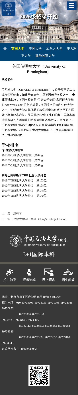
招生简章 (9, 280)
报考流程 (29, 280)
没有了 (17, 213)
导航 (72, 5)
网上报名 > (39, 27)
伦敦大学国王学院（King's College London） (41, 219)
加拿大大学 (54, 48)
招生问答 (68, 280)
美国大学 (35, 48)
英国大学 (17, 48)
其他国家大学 (45, 55)
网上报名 (48, 280)
